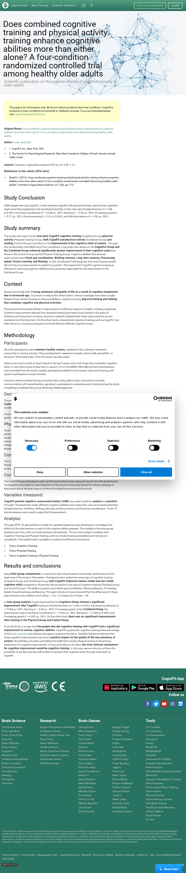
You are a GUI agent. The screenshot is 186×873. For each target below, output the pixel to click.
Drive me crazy (87, 767)
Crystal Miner (86, 743)
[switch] (72, 448)
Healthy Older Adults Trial (55, 735)
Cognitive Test (19, 5)
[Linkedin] (180, 703)
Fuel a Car (118, 771)
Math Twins (119, 775)
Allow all (146, 472)
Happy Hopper (120, 727)
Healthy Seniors (49, 747)
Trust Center (8, 858)
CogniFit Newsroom (69, 855)
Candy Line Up (120, 731)
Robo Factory (86, 751)
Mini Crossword (87, 731)
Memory (6, 775)
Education (152, 739)
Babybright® (153, 751)
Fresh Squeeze (121, 763)
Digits (115, 743)
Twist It (116, 795)
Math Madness (87, 783)
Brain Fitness (9, 747)
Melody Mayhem (88, 803)
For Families (153, 727)
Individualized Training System (163, 771)
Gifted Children (154, 811)
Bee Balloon (119, 751)
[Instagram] (172, 703)
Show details (156, 461)
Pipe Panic (84, 739)
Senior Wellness (49, 743)
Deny (40, 472)
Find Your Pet (86, 799)
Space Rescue (86, 779)
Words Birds (119, 807)
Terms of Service (10, 855)
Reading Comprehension (160, 807)
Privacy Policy (28, 855)
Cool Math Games (156, 803)
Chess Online (86, 727)
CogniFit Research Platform (29, 114)
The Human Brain (12, 727)
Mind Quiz (152, 775)
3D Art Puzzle (86, 811)
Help (152, 855)
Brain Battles (153, 815)
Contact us (142, 855)
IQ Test (150, 819)
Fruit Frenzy (85, 735)
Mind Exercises (154, 783)
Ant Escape (85, 755)
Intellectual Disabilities (15, 759)
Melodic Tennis (87, 791)
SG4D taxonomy (49, 763)
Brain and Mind (11, 731)
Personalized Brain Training (162, 787)
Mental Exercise (155, 795)
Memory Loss (10, 755)
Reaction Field (120, 803)
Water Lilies (119, 799)
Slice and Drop (120, 791)
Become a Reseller (125, 855)
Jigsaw (116, 767)
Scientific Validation (64, 5)
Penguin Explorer (122, 739)
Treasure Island (87, 759)
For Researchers (155, 735)
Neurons (7, 739)
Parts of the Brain (12, 735)
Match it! (83, 775)
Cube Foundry (120, 759)
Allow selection (93, 472)
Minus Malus (119, 779)
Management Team (47, 855)
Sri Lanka (11, 865)
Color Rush (84, 807)
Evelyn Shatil (20, 142)
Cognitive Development (159, 763)
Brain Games (153, 791)
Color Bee (118, 747)
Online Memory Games (159, 799)
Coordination (9, 771)
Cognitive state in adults (54, 755)
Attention (7, 783)
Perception (8, 779)
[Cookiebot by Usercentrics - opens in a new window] (156, 399)
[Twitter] (156, 703)
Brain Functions (11, 763)
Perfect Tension (121, 787)
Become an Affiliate (103, 855)
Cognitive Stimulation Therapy (163, 779)
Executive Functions (13, 767)
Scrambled (84, 795)
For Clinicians (154, 731)
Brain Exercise (154, 767)
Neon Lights (85, 763)
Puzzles (117, 735)
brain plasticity (19, 633)
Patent (150, 743)
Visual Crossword (88, 771)
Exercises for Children (158, 759)
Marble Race (85, 787)
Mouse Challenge (122, 783)
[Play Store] (143, 687)
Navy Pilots (46, 739)
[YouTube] (164, 703)
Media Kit (86, 855)
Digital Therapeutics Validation (58, 727)
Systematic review (50, 759)
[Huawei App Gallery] (115, 687)
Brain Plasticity (10, 743)
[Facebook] (147, 703)
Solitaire (83, 747)
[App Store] (170, 687)
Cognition (7, 751)
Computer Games (50, 731)
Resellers (151, 755)
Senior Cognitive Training (54, 751)
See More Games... (123, 811)
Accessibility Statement (168, 855)
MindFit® (151, 747)
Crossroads (119, 755)
